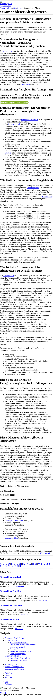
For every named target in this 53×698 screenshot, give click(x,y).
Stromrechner (47, 196)
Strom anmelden (11, 538)
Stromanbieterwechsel (29, 120)
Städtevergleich (46, 553)
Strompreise (8, 51)
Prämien (8, 153)
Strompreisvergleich (17, 647)
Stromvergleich (6, 8)
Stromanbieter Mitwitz (9, 619)
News (7, 675)
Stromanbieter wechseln (19, 642)
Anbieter (8, 684)
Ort (14, 8)
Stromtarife (25, 84)
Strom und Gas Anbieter (14, 638)
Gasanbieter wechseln (18, 660)
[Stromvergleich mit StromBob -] (7, 6)
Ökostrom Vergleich (18, 654)
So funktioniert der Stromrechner (22, 645)
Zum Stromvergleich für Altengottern (14, 102)
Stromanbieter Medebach (10, 577)
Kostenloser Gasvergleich (20, 658)
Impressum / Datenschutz (10, 690)
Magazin (8, 677)
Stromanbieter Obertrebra (11, 605)
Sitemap (3, 692)
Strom (19, 8)
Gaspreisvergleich (12, 656)
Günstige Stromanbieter (14, 520)
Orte (6, 682)
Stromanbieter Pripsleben (10, 591)
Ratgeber (8, 673)
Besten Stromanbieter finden (21, 651)
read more (20, 586)
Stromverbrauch (33, 188)
